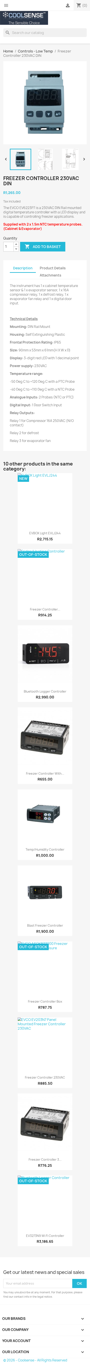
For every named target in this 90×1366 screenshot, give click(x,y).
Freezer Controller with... (45, 773)
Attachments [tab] (50, 275)
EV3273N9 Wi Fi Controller (45, 1236)
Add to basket (43, 246)
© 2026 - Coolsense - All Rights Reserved (35, 1360)
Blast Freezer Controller (45, 925)
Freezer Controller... (45, 609)
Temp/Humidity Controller (45, 849)
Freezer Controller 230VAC (45, 1077)
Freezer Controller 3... (45, 1159)
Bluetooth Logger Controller (45, 691)
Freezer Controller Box (45, 1001)
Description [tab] (23, 268)
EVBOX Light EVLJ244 (45, 533)
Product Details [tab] (53, 268)
